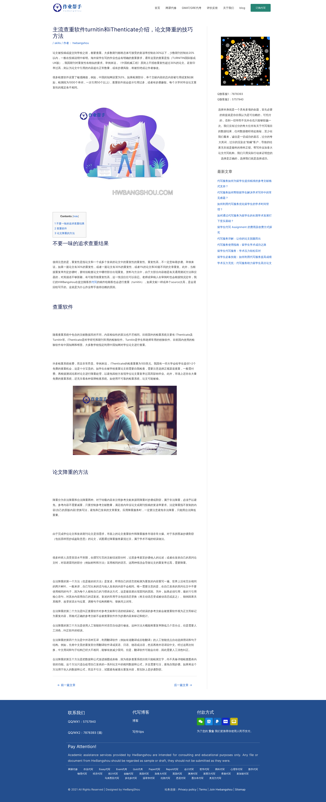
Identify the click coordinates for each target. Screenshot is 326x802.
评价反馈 (212, 8)
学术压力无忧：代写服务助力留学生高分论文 (244, 263)
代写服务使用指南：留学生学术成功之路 (241, 244)
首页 (157, 8)
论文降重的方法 (65, 233)
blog (242, 8)
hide (75, 216)
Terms (203, 789)
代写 (94, 282)
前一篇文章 (66, 685)
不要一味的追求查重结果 (69, 223)
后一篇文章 (183, 685)
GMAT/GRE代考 (191, 8)
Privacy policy (187, 789)
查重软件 (61, 228)
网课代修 (171, 8)
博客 (135, 720)
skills (58, 43)
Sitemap (240, 789)
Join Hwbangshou (220, 789)
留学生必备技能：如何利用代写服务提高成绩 (244, 257)
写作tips (138, 731)
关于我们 (228, 8)
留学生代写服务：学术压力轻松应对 (239, 250)
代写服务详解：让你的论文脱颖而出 (239, 238)
